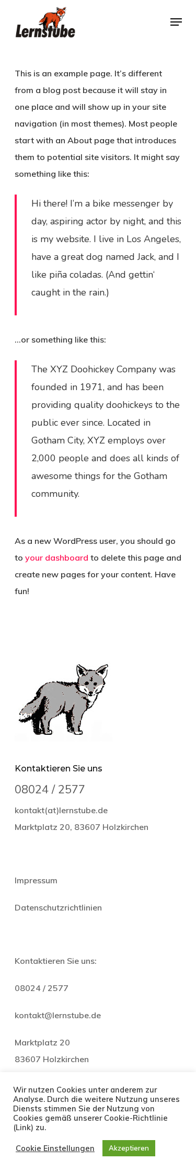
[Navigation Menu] (176, 22)
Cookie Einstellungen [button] (55, 1148)
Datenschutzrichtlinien (58, 907)
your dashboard (56, 557)
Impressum (36, 880)
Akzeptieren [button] (129, 1148)
